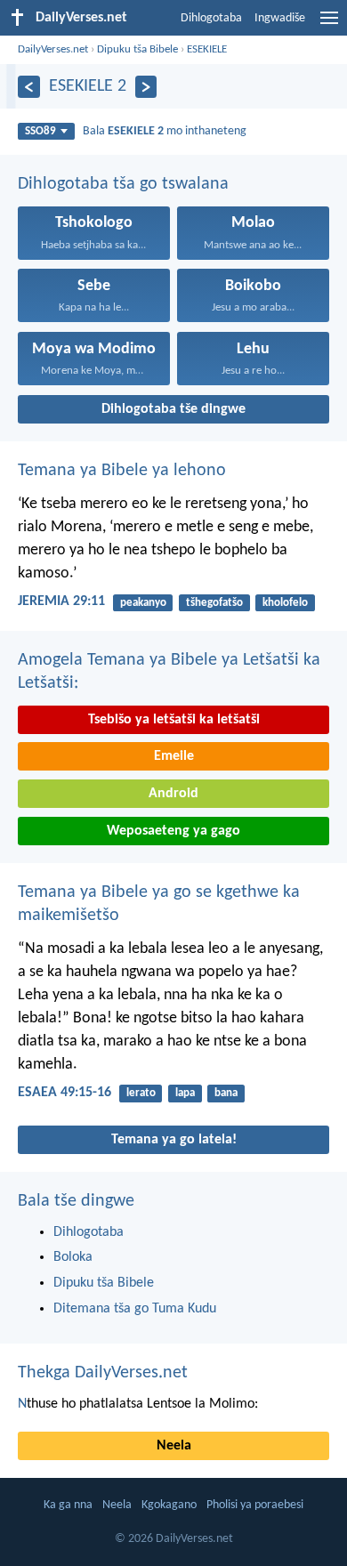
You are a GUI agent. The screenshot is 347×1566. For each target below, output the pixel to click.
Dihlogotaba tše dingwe (173, 409)
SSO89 (40, 131)
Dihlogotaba (211, 18)
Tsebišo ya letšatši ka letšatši (174, 720)
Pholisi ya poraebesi (254, 1505)
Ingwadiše (279, 18)
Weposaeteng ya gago (173, 831)
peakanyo (143, 603)
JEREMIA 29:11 (61, 601)
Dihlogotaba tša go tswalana (123, 184)
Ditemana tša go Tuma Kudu (134, 1309)
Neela (174, 1446)
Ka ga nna (68, 1505)
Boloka (73, 1257)
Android (173, 794)
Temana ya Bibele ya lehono (122, 471)
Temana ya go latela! (174, 1140)
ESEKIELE (207, 49)
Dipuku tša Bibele (137, 49)
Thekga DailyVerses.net (103, 1373)
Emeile (174, 756)
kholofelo (285, 603)
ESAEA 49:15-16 (64, 1093)
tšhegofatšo (214, 603)
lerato (141, 1093)
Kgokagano (169, 1505)
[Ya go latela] (146, 87)
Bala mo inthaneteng (164, 131)
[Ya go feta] (29, 87)
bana (226, 1093)
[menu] (329, 25)
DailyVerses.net (53, 49)
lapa (185, 1093)
